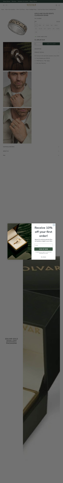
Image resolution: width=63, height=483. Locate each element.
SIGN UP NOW (43, 249)
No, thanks (43, 257)
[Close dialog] (54, 225)
